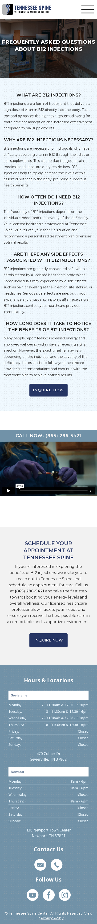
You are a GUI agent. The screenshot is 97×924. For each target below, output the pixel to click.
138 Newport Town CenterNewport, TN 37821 (48, 833)
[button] (88, 9)
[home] (26, 9)
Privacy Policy (52, 918)
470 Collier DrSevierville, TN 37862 (48, 756)
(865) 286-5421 (63, 435)
